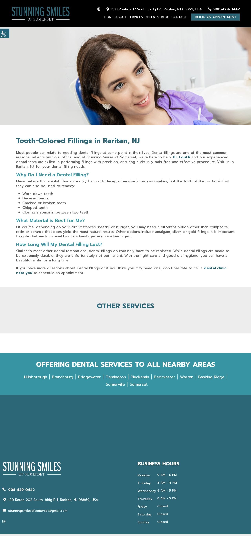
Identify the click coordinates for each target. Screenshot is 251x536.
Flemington (116, 377)
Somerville (115, 384)
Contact (179, 17)
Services (135, 17)
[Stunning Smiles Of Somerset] (40, 13)
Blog (165, 17)
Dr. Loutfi (181, 157)
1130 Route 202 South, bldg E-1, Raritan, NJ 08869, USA (156, 9)
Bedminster (164, 377)
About (120, 17)
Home (108, 17)
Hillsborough (35, 377)
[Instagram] (98, 9)
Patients (152, 17)
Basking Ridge (211, 377)
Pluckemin (140, 377)
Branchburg (62, 377)
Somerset (139, 384)
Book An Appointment (215, 17)
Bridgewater (89, 377)
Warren (186, 377)
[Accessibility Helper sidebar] (4, 33)
